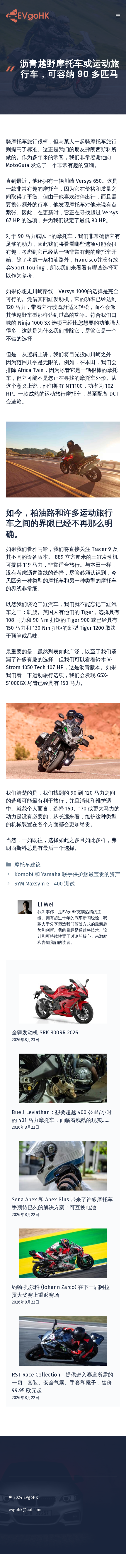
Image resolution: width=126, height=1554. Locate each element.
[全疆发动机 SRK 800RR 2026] (63, 1019)
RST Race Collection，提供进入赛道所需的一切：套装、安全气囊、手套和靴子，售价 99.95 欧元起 (62, 1383)
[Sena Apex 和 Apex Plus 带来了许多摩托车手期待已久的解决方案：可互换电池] (63, 1186)
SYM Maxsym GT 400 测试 (44, 883)
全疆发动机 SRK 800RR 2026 (45, 1032)
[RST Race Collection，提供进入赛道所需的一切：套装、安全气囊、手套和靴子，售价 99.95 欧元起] (63, 1361)
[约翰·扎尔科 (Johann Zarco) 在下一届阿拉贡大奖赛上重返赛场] (63, 1274)
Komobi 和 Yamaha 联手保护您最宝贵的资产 (67, 874)
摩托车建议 (27, 865)
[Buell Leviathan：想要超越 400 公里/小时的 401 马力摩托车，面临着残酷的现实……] (63, 1099)
